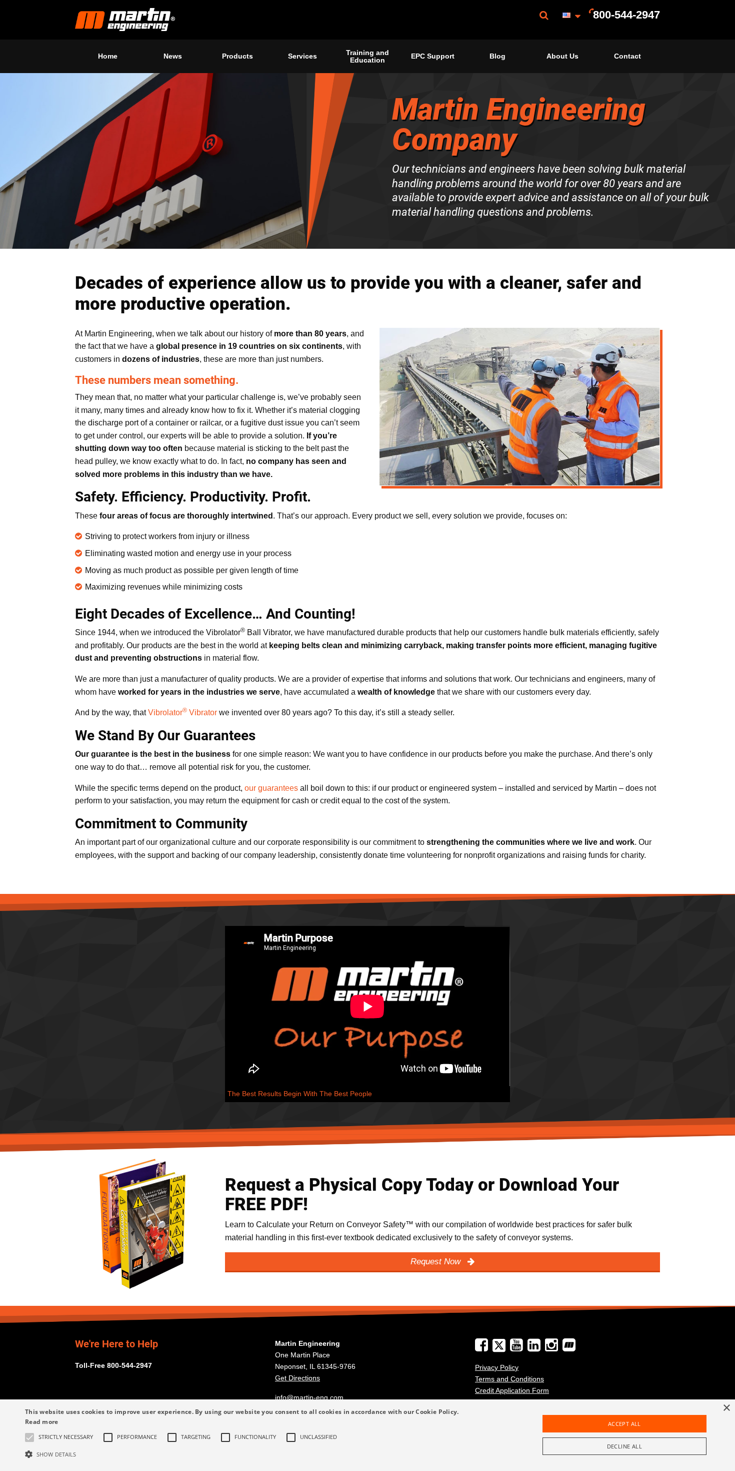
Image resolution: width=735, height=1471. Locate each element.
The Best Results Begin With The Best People (300, 1094)
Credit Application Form (512, 1390)
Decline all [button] (624, 1446)
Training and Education (367, 56)
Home (108, 56)
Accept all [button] (624, 1423)
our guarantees (271, 788)
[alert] (367, 1435)
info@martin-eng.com (309, 1397)
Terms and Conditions (509, 1379)
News (173, 56)
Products (237, 56)
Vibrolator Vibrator (182, 712)
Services (302, 56)
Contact (627, 56)
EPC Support (432, 56)
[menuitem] (125, 20)
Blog (498, 56)
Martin (125, 20)
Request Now (436, 1261)
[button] (247, 1454)
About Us (562, 56)
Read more (41, 1421)
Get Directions (297, 1378)
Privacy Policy (496, 1367)
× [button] (726, 1408)
